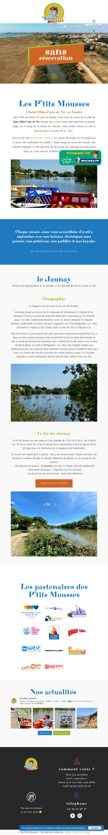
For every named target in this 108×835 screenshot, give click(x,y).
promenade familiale (42, 137)
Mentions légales (82, 832)
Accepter (94, 828)
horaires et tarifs (54, 483)
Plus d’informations (78, 828)
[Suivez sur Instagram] (79, 815)
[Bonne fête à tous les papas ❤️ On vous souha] (43, 718)
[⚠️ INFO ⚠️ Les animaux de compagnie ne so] (65, 718)
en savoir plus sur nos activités (54, 251)
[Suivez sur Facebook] (72, 815)
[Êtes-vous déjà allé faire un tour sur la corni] (87, 718)
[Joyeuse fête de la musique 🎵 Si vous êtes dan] (21, 718)
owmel (67, 832)
